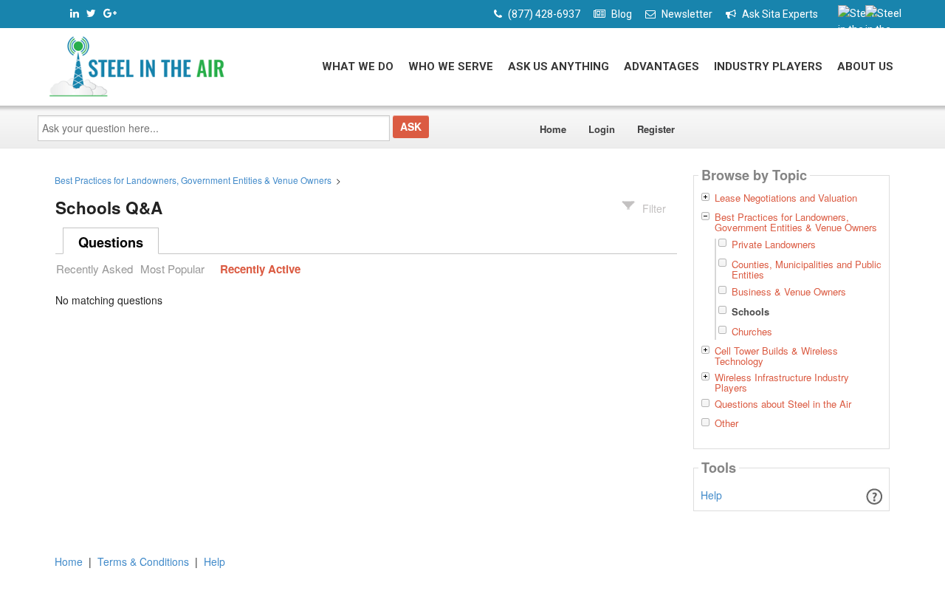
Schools (750, 311)
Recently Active (260, 269)
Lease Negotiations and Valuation (786, 198)
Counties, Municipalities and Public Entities (807, 269)
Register (656, 129)
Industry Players (768, 66)
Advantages (661, 66)
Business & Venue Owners (789, 291)
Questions (110, 242)
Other (726, 423)
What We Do (358, 66)
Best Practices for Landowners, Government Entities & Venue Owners (193, 180)
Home (553, 129)
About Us (865, 66)
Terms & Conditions (143, 561)
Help (711, 495)
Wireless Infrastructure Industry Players (782, 382)
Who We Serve (450, 66)
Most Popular (172, 268)
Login (601, 129)
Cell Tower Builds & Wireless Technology (776, 356)
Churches (752, 331)
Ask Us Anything (558, 66)
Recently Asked (94, 268)
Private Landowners (774, 244)
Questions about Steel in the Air (783, 404)
